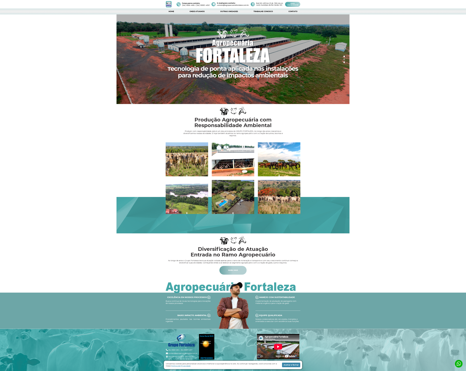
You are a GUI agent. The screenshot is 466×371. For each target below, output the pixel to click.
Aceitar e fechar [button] (291, 365)
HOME (171, 11)
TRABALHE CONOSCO (263, 11)
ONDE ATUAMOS (197, 11)
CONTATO (292, 11)
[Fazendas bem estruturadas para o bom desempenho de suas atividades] (233, 202)
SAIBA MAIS (233, 275)
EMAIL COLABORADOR (292, 4)
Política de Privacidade (181, 366)
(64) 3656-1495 (188, 5)
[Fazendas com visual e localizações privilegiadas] (187, 202)
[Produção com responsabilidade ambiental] (279, 202)
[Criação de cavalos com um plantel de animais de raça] (279, 165)
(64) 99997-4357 (203, 5)
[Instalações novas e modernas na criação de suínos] (233, 165)
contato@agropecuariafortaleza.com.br (233, 5)
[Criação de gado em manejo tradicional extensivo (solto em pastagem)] (187, 165)
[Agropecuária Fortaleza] (169, 4)
